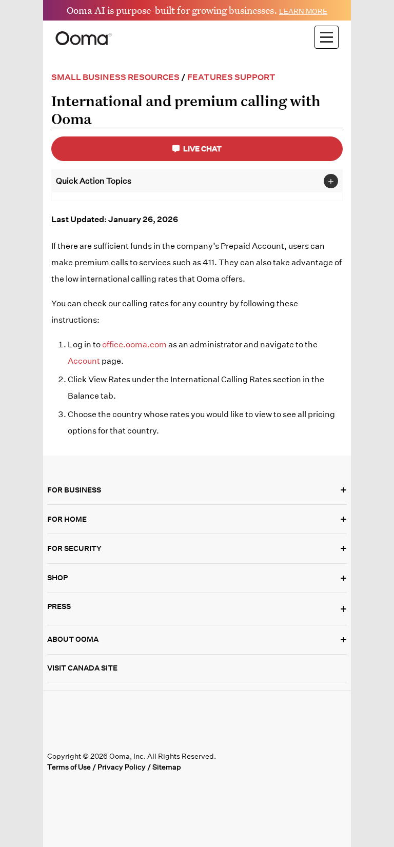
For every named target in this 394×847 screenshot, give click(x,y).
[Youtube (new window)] (118, 737)
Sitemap (166, 767)
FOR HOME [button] (197, 519)
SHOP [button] (197, 578)
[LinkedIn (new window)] (97, 737)
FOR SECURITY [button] (197, 548)
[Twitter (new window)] (76, 737)
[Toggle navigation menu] (326, 37)
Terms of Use (69, 767)
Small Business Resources (115, 77)
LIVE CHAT (202, 148)
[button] (197, 609)
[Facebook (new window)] (55, 737)
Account (84, 361)
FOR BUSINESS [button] (197, 490)
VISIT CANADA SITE (82, 668)
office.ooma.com (134, 344)
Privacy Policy (121, 767)
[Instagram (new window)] (139, 737)
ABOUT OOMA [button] (197, 640)
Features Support (231, 77)
